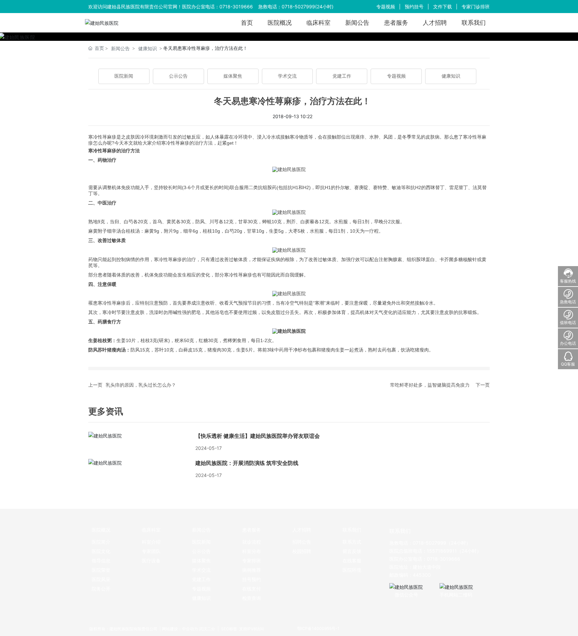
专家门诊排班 (476, 6)
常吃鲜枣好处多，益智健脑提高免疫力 (430, 385)
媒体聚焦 (232, 76)
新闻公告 (120, 48)
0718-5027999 (298, 6)
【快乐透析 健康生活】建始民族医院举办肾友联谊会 (257, 436)
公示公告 (178, 76)
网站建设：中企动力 (180, 628)
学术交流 (287, 76)
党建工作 (341, 76)
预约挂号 (414, 6)
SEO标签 (228, 628)
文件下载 (442, 6)
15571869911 (442, 551)
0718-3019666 (236, 6)
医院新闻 (123, 76)
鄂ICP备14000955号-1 (318, 628)
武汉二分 (207, 628)
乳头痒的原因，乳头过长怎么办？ (141, 385)
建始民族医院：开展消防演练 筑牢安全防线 (246, 463)
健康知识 (147, 48)
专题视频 (385, 6)
